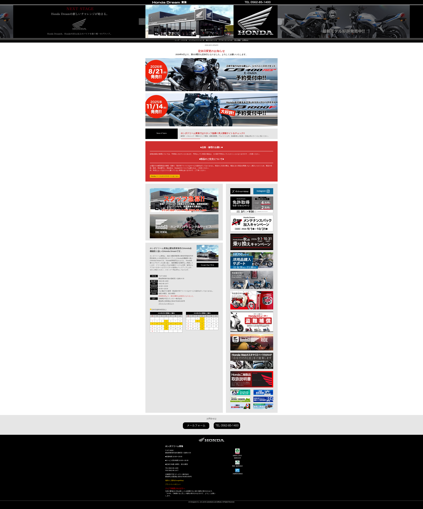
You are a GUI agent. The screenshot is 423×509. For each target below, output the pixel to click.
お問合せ (245, 40)
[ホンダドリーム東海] (174, 2)
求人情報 (237, 40)
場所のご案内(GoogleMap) (174, 480)
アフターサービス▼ (226, 40)
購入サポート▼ (211, 40)
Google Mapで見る (207, 265)
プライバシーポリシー (166, 303)
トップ (177, 40)
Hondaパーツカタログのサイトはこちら (165, 176)
